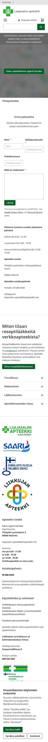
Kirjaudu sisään (29, 20)
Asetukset (35, 736)
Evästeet (6, 607)
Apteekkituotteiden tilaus (18, 403)
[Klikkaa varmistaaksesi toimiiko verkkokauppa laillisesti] (24, 675)
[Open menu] (5, 20)
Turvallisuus (11, 377)
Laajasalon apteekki (27, 11)
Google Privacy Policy (13, 212)
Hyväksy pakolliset (14, 736)
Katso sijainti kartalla (12, 526)
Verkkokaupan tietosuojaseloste (18, 604)
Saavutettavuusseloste (13, 614)
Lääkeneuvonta (13, 395)
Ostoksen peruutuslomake (15, 620)
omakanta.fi (11, 350)
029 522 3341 (8, 658)
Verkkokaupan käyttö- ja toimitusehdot (22, 611)
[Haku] (41, 27)
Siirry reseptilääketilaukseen (18, 366)
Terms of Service (34, 212)
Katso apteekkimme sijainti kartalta (24, 71)
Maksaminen (11, 386)
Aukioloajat (6, 2)
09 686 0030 (8, 574)
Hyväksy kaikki (12, 729)
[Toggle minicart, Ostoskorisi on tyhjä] (42, 20)
